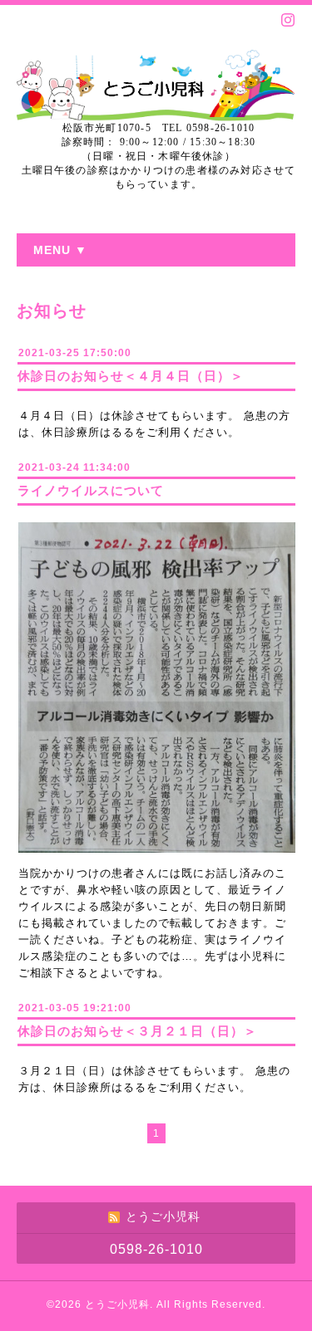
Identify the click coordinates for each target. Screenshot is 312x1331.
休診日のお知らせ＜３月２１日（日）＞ (137, 1031)
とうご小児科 (117, 1304)
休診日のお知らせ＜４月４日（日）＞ (130, 376)
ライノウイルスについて (90, 490)
